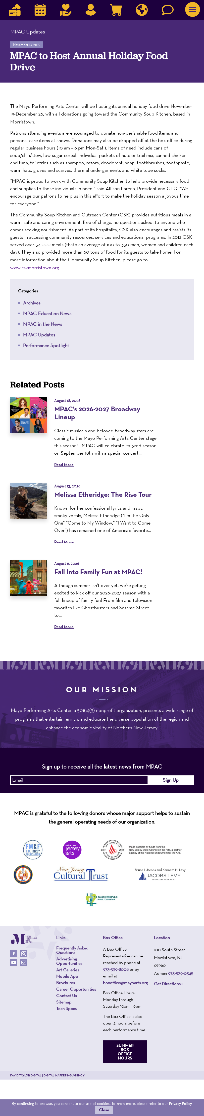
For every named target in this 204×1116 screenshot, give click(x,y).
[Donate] (66, 10)
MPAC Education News (47, 313)
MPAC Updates (39, 334)
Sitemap (63, 1002)
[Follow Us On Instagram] (23, 953)
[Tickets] (15, 10)
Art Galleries (67, 970)
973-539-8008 (116, 969)
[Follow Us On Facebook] (13, 953)
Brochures (65, 982)
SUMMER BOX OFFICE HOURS (125, 1052)
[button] (192, 9)
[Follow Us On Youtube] (13, 962)
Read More (64, 465)
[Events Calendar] (40, 10)
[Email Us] (23, 962)
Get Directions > (168, 983)
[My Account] (91, 10)
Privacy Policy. (180, 1103)
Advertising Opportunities (69, 961)
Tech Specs (66, 1008)
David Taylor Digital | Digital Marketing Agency (47, 1075)
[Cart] (116, 10)
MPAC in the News (42, 324)
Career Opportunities (76, 989)
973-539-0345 (180, 973)
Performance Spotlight (46, 345)
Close (104, 1110)
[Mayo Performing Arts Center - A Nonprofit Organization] (24, 939)
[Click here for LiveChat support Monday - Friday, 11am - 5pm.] (168, 10)
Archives (32, 302)
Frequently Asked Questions (72, 950)
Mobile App (67, 976)
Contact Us (66, 995)
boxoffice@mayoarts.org (125, 982)
